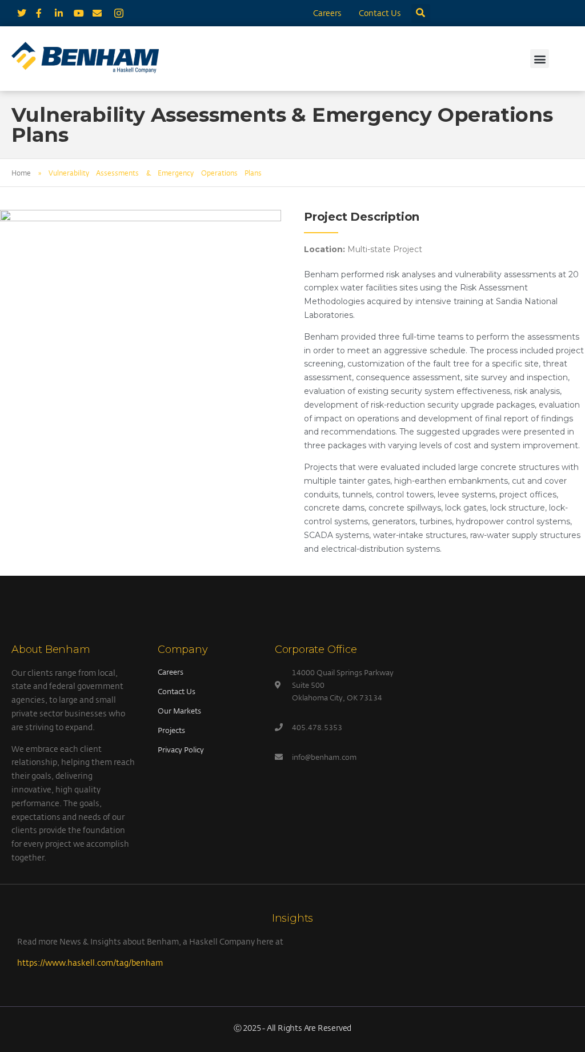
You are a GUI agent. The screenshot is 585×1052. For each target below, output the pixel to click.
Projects (171, 730)
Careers (327, 12)
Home (21, 173)
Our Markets (179, 711)
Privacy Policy (181, 749)
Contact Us (380, 12)
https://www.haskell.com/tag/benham (90, 962)
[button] (420, 13)
